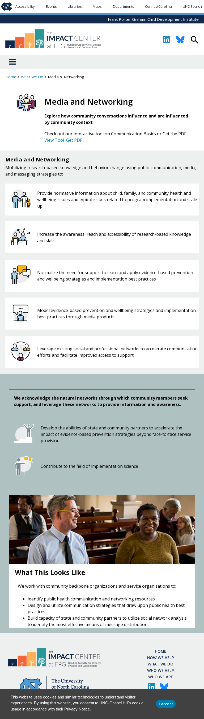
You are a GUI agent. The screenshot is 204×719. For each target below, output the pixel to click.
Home (160, 651)
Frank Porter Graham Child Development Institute (153, 19)
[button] (194, 40)
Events (51, 6)
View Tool (54, 140)
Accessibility (25, 6)
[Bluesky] (180, 39)
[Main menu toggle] (12, 62)
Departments (123, 6)
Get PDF (74, 140)
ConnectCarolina (158, 6)
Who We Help (160, 670)
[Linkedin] (166, 39)
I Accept (166, 704)
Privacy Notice (77, 709)
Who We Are (160, 676)
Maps (97, 6)
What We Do (160, 664)
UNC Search (192, 6)
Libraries (75, 6)
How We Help (160, 657)
